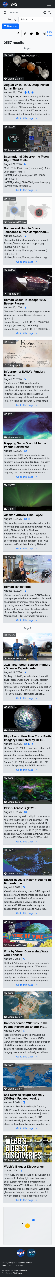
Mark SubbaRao (20, 1270)
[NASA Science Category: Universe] (25, 235)
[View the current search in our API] (18, 33)
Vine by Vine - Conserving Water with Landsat (27, 953)
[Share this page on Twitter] (31, 33)
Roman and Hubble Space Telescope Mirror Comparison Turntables (25, 229)
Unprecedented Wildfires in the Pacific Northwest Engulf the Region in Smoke (26, 1024)
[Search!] (49, 12)
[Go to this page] (27, 66)
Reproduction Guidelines (12, 1265)
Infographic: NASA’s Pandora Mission (24, 373)
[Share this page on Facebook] (37, 33)
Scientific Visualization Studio (14, 4)
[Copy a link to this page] (25, 33)
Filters (10, 26)
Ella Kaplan (17, 1273)
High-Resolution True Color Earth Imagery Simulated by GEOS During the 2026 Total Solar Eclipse (27, 737)
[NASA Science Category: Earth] (25, 92)
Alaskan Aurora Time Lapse (23, 515)
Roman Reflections (17, 586)
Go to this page (25, 118)
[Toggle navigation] (49, 4)
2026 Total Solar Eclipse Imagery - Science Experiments (27, 666)
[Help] (5, 12)
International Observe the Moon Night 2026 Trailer (26, 158)
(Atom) (50, 35)
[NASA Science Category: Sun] (32, 92)
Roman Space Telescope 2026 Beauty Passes (25, 301)
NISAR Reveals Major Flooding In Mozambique (27, 881)
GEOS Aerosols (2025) (20, 808)
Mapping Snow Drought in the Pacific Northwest (25, 445)
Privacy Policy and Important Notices (17, 1263)
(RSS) (49, 32)
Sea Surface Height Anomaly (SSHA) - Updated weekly (24, 1096)
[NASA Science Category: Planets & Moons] (29, 92)
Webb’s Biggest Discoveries (24, 1166)
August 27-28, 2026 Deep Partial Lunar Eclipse (26, 86)
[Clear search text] (44, 12)
